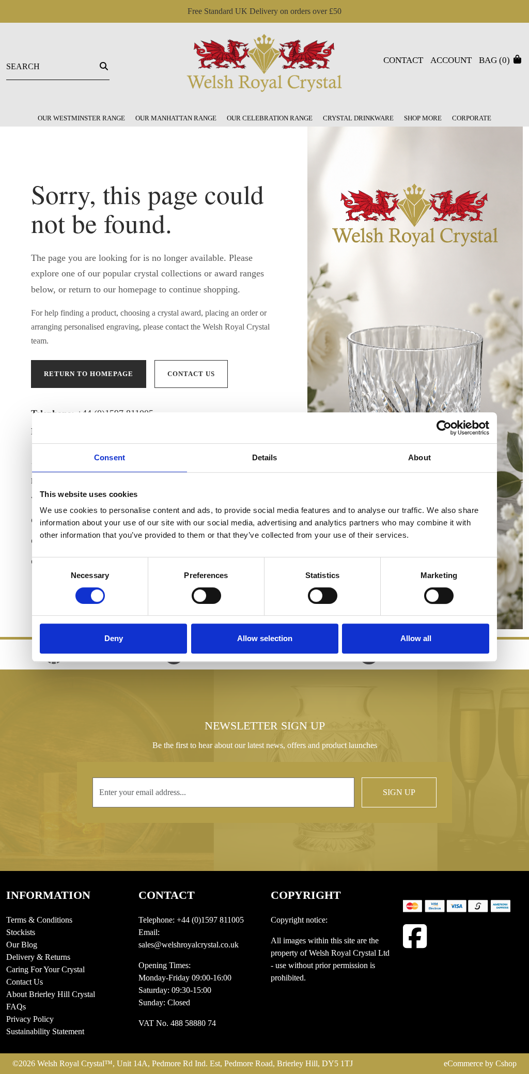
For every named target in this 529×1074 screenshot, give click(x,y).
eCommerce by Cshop (480, 1063)
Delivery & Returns (38, 957)
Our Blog (21, 944)
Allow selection (264, 638)
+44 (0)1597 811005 (210, 919)
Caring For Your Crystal (45, 969)
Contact (403, 60)
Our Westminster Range (81, 118)
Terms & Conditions (39, 919)
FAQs (16, 1006)
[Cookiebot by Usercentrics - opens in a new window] (444, 427)
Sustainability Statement (45, 1031)
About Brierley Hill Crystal (50, 994)
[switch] (206, 595)
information (48, 895)
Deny (113, 638)
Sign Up (399, 792)
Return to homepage (88, 374)
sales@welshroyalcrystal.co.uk (188, 944)
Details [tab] (264, 457)
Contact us (191, 374)
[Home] (264, 68)
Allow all (415, 638)
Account (451, 60)
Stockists (20, 932)
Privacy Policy (30, 1019)
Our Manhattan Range (175, 118)
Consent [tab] (109, 457)
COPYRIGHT (306, 895)
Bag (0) (495, 60)
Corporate (471, 118)
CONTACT (166, 895)
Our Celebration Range (270, 118)
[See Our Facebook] (415, 936)
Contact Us (24, 981)
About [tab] (419, 457)
